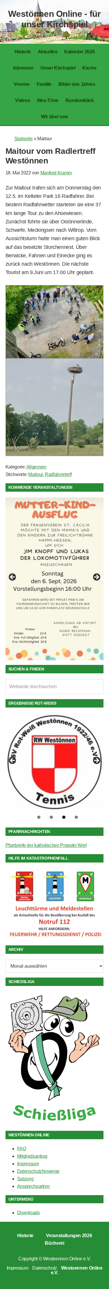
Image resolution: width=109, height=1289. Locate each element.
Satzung (25, 1178)
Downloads (28, 1212)
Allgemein (36, 466)
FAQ (21, 1148)
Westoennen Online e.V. (67, 1258)
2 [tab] (51, 817)
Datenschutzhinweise (38, 1171)
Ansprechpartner (33, 1186)
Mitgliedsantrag (32, 1156)
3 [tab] (63, 817)
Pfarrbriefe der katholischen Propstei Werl (46, 845)
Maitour (35, 474)
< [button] (12, 577)
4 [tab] (76, 817)
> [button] (96, 577)
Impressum (28, 1163)
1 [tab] (38, 817)
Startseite (23, 138)
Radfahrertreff (58, 474)
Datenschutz (44, 1268)
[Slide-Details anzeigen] (55, 578)
